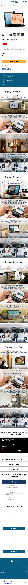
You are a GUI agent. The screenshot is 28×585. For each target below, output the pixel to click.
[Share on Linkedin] (8, 69)
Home (2, 5)
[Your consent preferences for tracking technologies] (25, 582)
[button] (26, 459)
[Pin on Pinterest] (10, 69)
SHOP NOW (14, 528)
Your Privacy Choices (11, 581)
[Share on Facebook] (3, 69)
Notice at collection (7, 583)
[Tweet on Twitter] (5, 69)
